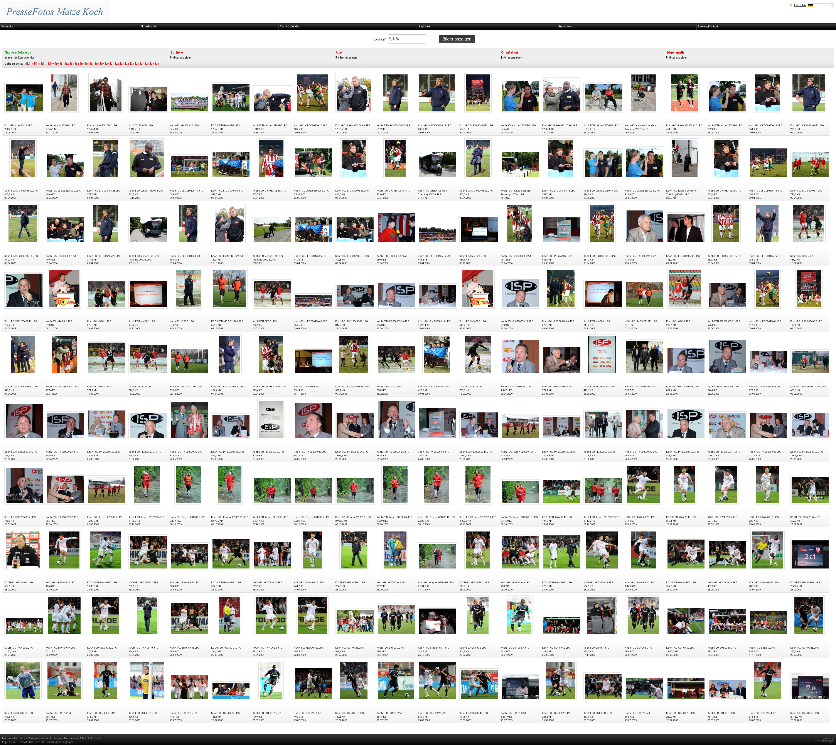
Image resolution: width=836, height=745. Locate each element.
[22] (117, 63)
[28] (147, 63)
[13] (72, 63)
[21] (112, 63)
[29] (152, 63)
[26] (137, 63)
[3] (32, 63)
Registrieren (565, 26)
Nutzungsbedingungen (60, 742)
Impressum (9, 742)
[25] (132, 63)
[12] (67, 63)
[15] (82, 63)
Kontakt (22, 742)
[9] (53, 63)
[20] (107, 63)
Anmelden (800, 5)
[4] (35, 63)
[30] (157, 63)
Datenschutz (36, 742)
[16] (87, 63)
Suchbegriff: (380, 39)
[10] (57, 63)
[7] (46, 63)
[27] (142, 63)
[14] (77, 63)
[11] (62, 63)
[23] (122, 63)
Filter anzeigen (182, 57)
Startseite (7, 26)
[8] (49, 63)
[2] (28, 63)
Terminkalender (289, 26)
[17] (92, 63)
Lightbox (424, 26)
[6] (42, 63)
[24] (127, 63)
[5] (39, 63)
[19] (102, 63)
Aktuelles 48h (148, 26)
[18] (97, 63)
